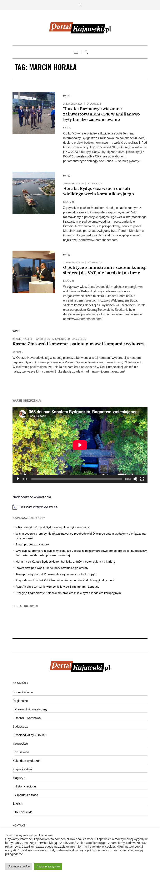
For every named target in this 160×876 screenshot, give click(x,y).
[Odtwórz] (18, 479)
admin (70, 202)
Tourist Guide (23, 812)
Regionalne (20, 700)
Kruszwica (22, 752)
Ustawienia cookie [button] (19, 866)
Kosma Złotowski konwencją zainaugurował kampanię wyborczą (79, 344)
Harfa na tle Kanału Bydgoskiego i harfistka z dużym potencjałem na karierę (65, 561)
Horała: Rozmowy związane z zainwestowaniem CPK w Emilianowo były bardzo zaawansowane (101, 114)
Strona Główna (22, 692)
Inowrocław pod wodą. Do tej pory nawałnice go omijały (52, 567)
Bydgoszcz (94, 104)
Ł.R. (69, 127)
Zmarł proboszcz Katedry (32, 544)
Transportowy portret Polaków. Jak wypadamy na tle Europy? (56, 574)
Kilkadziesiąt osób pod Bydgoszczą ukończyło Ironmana (52, 527)
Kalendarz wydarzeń (26, 760)
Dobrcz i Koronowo (28, 718)
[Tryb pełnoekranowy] (142, 479)
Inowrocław (20, 743)
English (17, 803)
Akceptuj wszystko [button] (48, 866)
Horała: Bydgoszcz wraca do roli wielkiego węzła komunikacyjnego (98, 191)
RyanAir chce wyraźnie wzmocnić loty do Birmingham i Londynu (57, 586)
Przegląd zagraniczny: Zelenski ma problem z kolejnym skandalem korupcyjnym (68, 593)
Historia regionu (25, 786)
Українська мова (26, 795)
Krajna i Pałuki (22, 769)
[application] (80, 445)
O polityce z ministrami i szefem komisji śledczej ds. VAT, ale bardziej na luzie (105, 270)
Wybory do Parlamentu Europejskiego (61, 339)
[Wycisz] (135, 479)
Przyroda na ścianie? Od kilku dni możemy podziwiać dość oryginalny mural (65, 580)
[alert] (80, 507)
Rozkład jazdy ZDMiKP (30, 735)
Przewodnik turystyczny (31, 709)
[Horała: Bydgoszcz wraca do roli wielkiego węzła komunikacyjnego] (33, 193)
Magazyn (18, 778)
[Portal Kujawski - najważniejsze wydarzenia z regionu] (80, 28)
